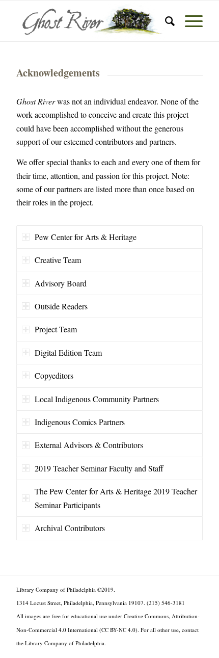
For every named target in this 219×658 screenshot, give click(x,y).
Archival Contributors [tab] (70, 527)
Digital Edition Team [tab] (68, 352)
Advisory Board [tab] (61, 283)
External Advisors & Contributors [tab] (89, 444)
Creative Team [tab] (58, 259)
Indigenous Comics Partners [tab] (80, 421)
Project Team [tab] (56, 329)
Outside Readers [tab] (61, 306)
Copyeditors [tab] (54, 375)
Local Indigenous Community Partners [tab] (97, 398)
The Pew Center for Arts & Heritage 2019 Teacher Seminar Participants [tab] (116, 498)
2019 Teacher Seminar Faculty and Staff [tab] (99, 468)
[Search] (165, 21)
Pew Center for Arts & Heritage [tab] (85, 236)
